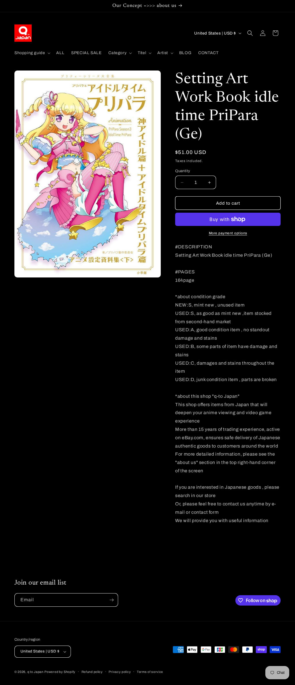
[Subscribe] (111, 600)
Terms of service (150, 671)
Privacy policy (120, 671)
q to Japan (35, 671)
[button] (32, 53)
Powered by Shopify (59, 671)
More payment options (228, 233)
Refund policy (92, 671)
